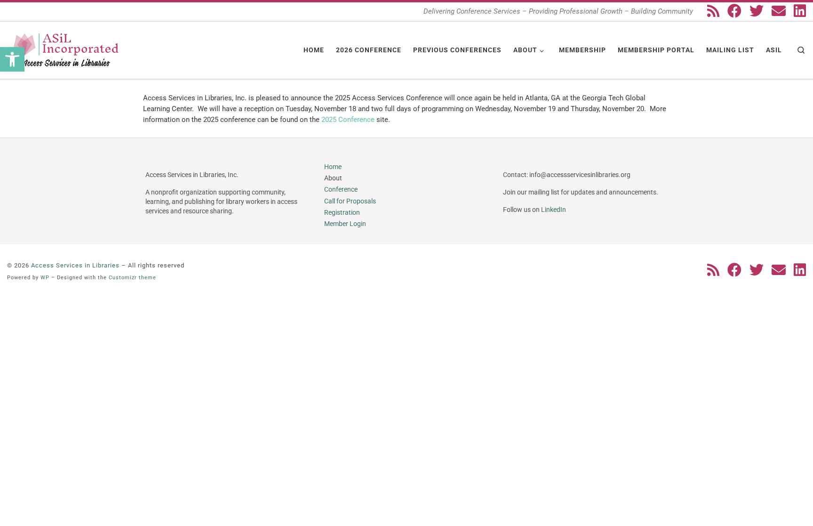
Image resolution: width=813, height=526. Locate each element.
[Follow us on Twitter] (756, 11)
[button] (12, 59)
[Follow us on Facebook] (734, 11)
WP (44, 278)
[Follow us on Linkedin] (800, 11)
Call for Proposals (350, 201)
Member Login (345, 223)
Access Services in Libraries (75, 265)
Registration (342, 212)
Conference (341, 189)
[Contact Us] (779, 11)
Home (333, 166)
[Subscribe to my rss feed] (713, 11)
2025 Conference (348, 119)
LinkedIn (553, 209)
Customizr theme (132, 278)
